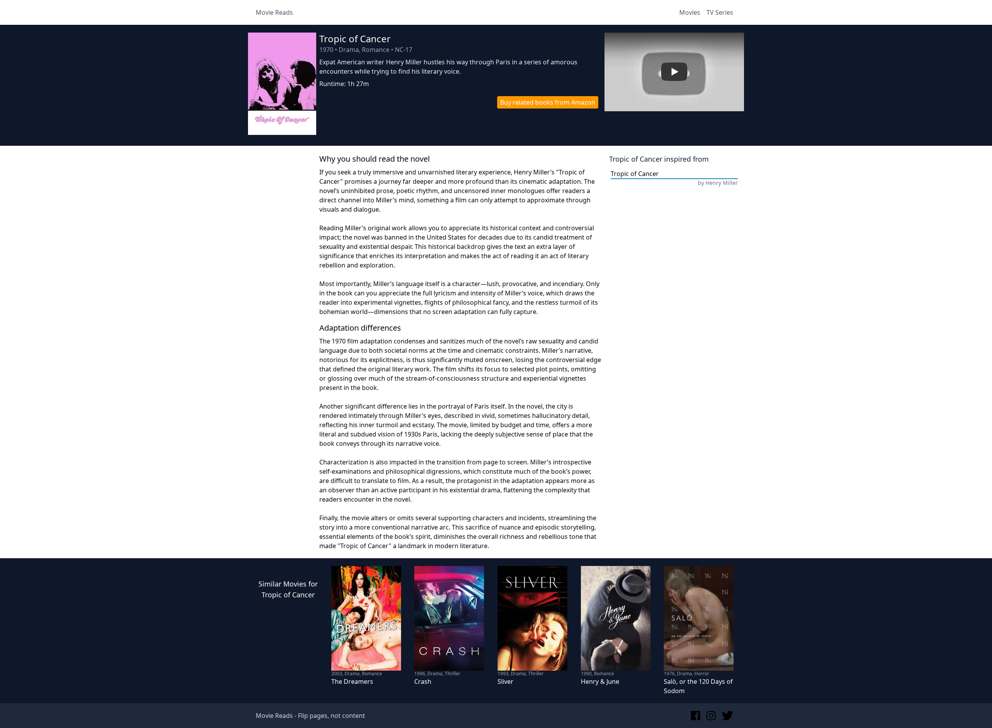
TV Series (719, 12)
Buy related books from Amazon (547, 102)
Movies (689, 12)
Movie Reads (274, 12)
